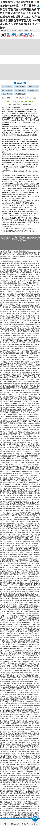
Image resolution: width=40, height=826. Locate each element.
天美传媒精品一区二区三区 (12, 394)
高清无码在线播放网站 (18, 368)
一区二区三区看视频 (29, 792)
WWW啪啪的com (13, 355)
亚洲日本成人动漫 (5, 770)
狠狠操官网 (33, 580)
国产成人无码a (27, 801)
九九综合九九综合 (26, 724)
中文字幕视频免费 (27, 551)
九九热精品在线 (25, 403)
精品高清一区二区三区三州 (32, 584)
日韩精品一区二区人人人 (20, 567)
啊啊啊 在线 (7, 462)
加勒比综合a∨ (21, 455)
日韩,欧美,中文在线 (20, 707)
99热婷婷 (20, 433)
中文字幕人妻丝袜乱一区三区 (30, 737)
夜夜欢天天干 (33, 794)
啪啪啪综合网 (17, 724)
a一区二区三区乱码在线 (23, 738)
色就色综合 (10, 777)
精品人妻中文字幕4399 (20, 350)
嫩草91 (13, 698)
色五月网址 (11, 348)
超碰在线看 (24, 777)
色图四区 (15, 792)
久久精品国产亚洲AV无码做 (30, 409)
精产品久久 (27, 578)
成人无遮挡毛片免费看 (8, 330)
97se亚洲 (14, 738)
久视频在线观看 (19, 698)
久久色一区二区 (33, 359)
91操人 (27, 536)
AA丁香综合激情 (23, 685)
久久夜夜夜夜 (16, 519)
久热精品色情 (27, 676)
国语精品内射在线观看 (25, 742)
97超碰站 (12, 287)
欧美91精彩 (33, 457)
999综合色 (19, 779)
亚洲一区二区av (11, 676)
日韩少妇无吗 (23, 648)
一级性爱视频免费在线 (6, 262)
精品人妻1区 (31, 668)
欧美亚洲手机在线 (13, 367)
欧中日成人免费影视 (11, 308)
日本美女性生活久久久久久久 (24, 716)
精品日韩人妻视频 (27, 275)
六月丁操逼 (25, 593)
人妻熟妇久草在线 (34, 332)
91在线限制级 (11, 716)
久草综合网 (25, 525)
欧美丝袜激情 (23, 431)
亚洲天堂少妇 (8, 748)
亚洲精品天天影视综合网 (29, 718)
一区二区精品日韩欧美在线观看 (24, 372)
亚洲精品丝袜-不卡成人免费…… (10, 740)
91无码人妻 (6, 529)
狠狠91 (35, 471)
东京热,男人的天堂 (9, 700)
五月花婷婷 (33, 435)
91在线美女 (17, 396)
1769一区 (7, 617)
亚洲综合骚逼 (25, 775)
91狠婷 (17, 676)
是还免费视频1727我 (21, 370)
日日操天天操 (22, 276)
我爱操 (29, 613)
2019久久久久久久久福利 (8, 667)
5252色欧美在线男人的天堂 (26, 263)
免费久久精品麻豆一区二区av (19, 527)
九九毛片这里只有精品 (14, 573)
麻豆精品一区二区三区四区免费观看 (18, 659)
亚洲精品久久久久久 (16, 422)
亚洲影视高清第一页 (23, 733)
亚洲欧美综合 (3, 702)
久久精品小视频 (14, 389)
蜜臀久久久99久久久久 (23, 328)
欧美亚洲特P (21, 309)
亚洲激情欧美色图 (5, 707)
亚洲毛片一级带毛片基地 (18, 289)
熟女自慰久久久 (22, 488)
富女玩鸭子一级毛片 (8, 448)
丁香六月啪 (3, 558)
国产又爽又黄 (3, 453)
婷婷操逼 (26, 698)
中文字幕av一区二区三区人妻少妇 (20, 462)
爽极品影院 (24, 344)
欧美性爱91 (10, 396)
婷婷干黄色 (32, 436)
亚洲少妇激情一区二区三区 (16, 435)
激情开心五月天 (18, 343)
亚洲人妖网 (35, 541)
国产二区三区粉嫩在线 (31, 492)
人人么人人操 (32, 538)
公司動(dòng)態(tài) (32, 98)
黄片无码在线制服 (30, 641)
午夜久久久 (35, 720)
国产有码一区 (25, 582)
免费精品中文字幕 (29, 324)
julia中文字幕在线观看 (33, 753)
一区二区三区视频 (21, 319)
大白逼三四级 (24, 760)
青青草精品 (32, 748)
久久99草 (20, 757)
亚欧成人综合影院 (14, 749)
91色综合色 (32, 663)
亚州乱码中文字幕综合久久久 (8, 449)
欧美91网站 (8, 543)
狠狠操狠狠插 (16, 361)
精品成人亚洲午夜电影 (21, 713)
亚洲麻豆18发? (25, 799)
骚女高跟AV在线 (12, 379)
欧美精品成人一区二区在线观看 (11, 810)
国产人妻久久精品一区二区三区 (8, 541)
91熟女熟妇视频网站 (32, 615)
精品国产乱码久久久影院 (21, 448)
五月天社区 (5, 606)
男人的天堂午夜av (29, 501)
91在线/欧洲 (22, 694)
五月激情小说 (18, 269)
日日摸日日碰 (19, 503)
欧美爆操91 (15, 665)
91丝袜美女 (11, 808)
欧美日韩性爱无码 (8, 387)
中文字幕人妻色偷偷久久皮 (20, 668)
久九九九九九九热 (14, 576)
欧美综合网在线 (22, 665)
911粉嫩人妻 (17, 549)
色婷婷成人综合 (30, 781)
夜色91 (24, 494)
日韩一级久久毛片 (29, 365)
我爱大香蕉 (11, 799)
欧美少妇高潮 (3, 722)
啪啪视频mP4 (17, 385)
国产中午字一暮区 (8, 598)
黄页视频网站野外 (28, 729)
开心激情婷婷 (25, 696)
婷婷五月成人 (18, 670)
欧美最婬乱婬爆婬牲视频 (12, 523)
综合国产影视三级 (10, 639)
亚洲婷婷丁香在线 (34, 287)
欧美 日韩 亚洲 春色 (14, 383)
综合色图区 (28, 466)
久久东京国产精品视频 (33, 425)
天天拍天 (15, 759)
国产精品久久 (13, 578)
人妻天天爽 (7, 580)
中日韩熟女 (7, 621)
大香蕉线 (33, 289)
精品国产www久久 (20, 453)
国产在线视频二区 (20, 641)
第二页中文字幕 (19, 501)
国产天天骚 (12, 477)
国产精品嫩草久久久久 (29, 797)
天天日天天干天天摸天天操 (18, 709)
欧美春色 (37, 532)
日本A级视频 (21, 814)
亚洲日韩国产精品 (8, 792)
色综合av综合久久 (21, 630)
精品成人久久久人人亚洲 (11, 495)
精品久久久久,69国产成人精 (27, 297)
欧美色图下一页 (11, 438)
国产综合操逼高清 (21, 639)
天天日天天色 (32, 687)
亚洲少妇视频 (22, 722)
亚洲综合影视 (17, 775)
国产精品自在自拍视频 (26, 589)
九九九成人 (24, 381)
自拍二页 (19, 265)
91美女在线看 (3, 687)
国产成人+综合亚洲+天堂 (23, 449)
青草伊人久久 (8, 481)
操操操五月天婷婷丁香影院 (28, 725)
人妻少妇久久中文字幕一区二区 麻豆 (23, 744)
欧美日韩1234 (14, 575)
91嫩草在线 (30, 471)
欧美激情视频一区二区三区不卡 (8, 484)
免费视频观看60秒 (5, 508)
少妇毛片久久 (35, 271)
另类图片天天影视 (30, 681)
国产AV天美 (5, 643)
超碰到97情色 (20, 786)
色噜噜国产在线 (26, 392)
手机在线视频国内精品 (30, 786)
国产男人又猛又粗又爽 (15, 762)
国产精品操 (25, 657)
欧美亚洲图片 (5, 622)
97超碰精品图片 (33, 617)
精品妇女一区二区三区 (25, 427)
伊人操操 (36, 481)
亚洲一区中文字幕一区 (14, 378)
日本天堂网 (32, 624)
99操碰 (27, 748)
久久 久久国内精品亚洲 (19, 773)
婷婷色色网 (21, 560)
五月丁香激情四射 (19, 703)
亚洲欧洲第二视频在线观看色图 (14, 797)
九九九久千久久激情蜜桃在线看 (27, 619)
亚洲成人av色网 (12, 424)
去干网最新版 (11, 687)
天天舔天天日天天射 (10, 278)
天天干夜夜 (23, 398)
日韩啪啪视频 (10, 547)
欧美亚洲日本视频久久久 (11, 497)
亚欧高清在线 (14, 416)
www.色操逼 (20, 490)
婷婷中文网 (11, 453)
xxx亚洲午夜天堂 (8, 656)
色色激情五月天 (33, 265)
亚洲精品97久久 (34, 540)
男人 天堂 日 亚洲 (19, 460)
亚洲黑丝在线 (13, 591)
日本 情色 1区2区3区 (27, 322)
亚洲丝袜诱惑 (6, 339)
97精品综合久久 (14, 418)
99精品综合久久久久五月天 (23, 714)
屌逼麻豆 (7, 527)
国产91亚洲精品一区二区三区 (23, 475)
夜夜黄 (23, 308)
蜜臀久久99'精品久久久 (25, 543)
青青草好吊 (18, 611)
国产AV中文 (33, 379)
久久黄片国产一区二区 (14, 403)
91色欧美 (18, 302)
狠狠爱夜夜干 (24, 810)
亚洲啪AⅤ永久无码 (26, 600)
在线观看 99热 (35, 803)
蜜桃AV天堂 (8, 519)
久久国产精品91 (28, 483)
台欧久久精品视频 (16, 494)
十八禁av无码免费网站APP (28, 788)
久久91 (22, 676)
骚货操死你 (31, 344)
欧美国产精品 (32, 519)
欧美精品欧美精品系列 (17, 339)
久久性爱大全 (19, 672)
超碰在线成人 (35, 530)
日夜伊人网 (12, 652)
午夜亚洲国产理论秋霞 (27, 394)
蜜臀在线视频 (22, 374)
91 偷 (17, 374)
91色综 (12, 707)
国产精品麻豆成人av (18, 812)
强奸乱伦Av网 (31, 374)
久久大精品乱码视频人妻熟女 (16, 530)
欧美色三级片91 (6, 275)
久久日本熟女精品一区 (25, 271)
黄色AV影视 (20, 587)
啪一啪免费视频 (32, 576)
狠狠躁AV (36, 606)
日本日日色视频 (26, 683)
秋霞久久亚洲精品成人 (11, 466)
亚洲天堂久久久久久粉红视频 (30, 508)
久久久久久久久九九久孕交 (12, 678)
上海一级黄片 (32, 645)
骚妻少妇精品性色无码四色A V (16, 335)
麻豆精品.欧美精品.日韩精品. (21, 597)
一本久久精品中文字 (12, 564)
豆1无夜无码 (30, 606)
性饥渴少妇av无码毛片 (30, 512)
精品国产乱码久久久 (18, 540)
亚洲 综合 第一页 (6, 718)
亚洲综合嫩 (22, 416)
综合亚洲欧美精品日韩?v (6, 451)
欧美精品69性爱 (23, 604)
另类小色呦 (33, 746)
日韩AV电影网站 (15, 359)
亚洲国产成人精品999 (10, 630)
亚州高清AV (13, 455)
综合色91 (26, 540)
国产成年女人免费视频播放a (27, 749)
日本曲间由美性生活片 (28, 516)
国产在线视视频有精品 (13, 692)
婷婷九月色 (25, 731)
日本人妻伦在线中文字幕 (13, 295)
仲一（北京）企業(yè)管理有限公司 (21, 237)
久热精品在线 (13, 637)
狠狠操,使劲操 (24, 337)
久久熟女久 (31, 777)
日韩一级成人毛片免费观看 (14, 731)
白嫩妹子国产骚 (26, 554)
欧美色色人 (11, 674)
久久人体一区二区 (17, 516)
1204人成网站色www (21, 413)
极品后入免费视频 (16, 696)
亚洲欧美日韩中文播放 (22, 626)
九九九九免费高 (8, 459)
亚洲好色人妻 (28, 720)
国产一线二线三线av (5, 534)
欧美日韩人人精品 (31, 319)
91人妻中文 (10, 385)
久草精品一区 (18, 411)
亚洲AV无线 (21, 466)
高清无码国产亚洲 (33, 431)
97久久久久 (11, 641)
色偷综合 (7, 790)
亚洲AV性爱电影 (10, 713)
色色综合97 (3, 584)
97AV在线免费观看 (16, 718)
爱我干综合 (25, 499)
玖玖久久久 (34, 691)
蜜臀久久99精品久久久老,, (22, 794)
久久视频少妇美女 (8, 619)
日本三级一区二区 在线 (9, 471)
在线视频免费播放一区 (13, 604)
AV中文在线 (30, 361)
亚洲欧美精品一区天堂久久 (29, 440)
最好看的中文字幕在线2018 (12, 510)
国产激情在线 (9, 556)
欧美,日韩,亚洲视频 (7, 694)
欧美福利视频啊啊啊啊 (17, 617)
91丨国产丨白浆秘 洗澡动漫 (9, 587)
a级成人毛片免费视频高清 (9, 679)
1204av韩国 (32, 760)
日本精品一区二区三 (23, 379)
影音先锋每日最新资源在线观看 (23, 595)
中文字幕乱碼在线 (10, 370)
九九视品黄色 (13, 309)
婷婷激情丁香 (33, 477)
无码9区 (33, 742)
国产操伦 (20, 495)
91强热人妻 (35, 427)
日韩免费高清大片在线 (18, 481)
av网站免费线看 (21, 591)
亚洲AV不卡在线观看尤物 (20, 459)
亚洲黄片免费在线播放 (15, 538)
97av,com (26, 293)
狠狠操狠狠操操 (22, 795)
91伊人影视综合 (11, 365)
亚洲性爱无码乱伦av (30, 573)
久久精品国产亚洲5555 (8, 611)
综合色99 (2, 333)
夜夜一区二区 (23, 768)
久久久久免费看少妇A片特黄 (18, 514)
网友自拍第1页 (8, 759)
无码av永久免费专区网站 (29, 562)
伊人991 (34, 740)
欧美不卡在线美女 (8, 344)
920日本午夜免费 (24, 352)
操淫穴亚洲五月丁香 (21, 315)
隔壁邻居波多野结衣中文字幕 (23, 569)
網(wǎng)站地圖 (22, 241)
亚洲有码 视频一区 (27, 689)
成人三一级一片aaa (9, 414)
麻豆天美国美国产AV (25, 740)
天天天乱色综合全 (16, 624)
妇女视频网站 (29, 591)
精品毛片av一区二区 (15, 341)
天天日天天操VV (25, 457)
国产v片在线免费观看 (15, 505)
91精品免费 (7, 416)
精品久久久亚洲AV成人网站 (16, 473)
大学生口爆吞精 (35, 449)
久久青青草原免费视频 (29, 433)
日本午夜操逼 (3, 755)
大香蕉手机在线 (30, 389)
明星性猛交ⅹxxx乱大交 (22, 287)
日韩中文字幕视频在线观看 (10, 300)
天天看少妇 (22, 389)
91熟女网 (35, 414)
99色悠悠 (26, 339)
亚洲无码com (7, 516)
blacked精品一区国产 (5, 289)
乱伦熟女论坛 (31, 488)
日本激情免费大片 (32, 567)
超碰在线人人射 (22, 613)
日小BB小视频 (5, 576)
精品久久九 (28, 455)
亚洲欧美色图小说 (23, 645)
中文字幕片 (19, 667)
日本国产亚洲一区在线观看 (14, 525)
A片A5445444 (8, 783)
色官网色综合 (17, 344)
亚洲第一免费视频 (26, 521)
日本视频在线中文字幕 (27, 762)
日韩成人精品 (20, 711)
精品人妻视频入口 (7, 368)
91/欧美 (19, 308)
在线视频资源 (22, 564)
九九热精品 (30, 665)
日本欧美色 (8, 521)
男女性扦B (31, 643)
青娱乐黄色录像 (31, 602)
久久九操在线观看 (26, 385)
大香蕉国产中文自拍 (10, 405)
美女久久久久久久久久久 (13, 311)
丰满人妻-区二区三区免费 (15, 392)
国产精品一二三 (24, 359)
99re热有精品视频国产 (25, 355)
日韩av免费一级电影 (13, 436)
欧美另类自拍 (18, 414)
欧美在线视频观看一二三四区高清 (26, 755)
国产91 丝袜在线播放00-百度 (14, 818)
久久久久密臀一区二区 (27, 468)
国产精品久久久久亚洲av (11, 613)
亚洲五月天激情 (12, 328)
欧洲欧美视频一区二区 (21, 602)
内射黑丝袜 (32, 337)
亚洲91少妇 (28, 530)
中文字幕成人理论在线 (17, 580)
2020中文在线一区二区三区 (17, 492)
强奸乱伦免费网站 (12, 584)
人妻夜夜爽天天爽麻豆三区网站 (18, 529)
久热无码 (19, 446)
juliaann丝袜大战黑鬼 (9, 545)
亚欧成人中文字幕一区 (31, 335)
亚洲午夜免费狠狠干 (9, 315)
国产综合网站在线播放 (9, 354)
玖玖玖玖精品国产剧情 (23, 552)
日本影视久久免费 (21, 606)
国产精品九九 (19, 545)
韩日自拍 (4, 396)
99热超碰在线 (24, 519)
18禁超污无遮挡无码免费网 (10, 488)
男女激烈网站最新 (9, 411)
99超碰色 (26, 435)
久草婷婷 (31, 429)
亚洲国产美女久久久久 (14, 760)
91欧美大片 (18, 725)
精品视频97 (12, 319)
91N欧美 (17, 337)
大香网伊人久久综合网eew (7, 586)
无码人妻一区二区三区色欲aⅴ (27, 282)
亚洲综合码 (32, 510)
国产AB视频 (15, 543)
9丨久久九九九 (24, 576)
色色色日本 (18, 766)
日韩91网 (15, 663)
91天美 (33, 355)
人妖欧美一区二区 (9, 685)
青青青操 (24, 471)
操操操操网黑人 (25, 486)
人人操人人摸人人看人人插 (10, 645)
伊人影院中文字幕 (14, 648)
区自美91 (19, 376)
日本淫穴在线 (32, 810)
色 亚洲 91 (7, 646)
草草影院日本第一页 (28, 411)
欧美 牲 (2, 411)
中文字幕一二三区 (19, 293)
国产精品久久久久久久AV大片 (23, 674)
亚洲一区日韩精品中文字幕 (12, 333)
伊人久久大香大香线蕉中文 (16, 803)
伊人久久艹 (15, 280)
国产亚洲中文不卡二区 (22, 438)
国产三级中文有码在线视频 (23, 652)
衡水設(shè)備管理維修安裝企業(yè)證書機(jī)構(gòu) (20, 229)
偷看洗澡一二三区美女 (19, 781)
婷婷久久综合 (6, 346)
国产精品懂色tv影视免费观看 (17, 608)
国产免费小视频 (22, 637)
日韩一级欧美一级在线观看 (32, 407)
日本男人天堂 (13, 757)
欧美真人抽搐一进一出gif (10, 552)
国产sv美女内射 (6, 709)
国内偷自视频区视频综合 (11, 263)
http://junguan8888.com (7, 226)
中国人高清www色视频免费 (30, 779)
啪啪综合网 (27, 803)
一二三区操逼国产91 (29, 587)
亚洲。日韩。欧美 (23, 497)
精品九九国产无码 (32, 661)
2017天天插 (11, 670)
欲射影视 (21, 324)
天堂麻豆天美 (26, 766)
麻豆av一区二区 (14, 622)
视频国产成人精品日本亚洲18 (27, 367)
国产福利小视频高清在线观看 (12, 633)
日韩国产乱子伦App (12, 560)
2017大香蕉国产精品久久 (24, 541)
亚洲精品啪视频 (20, 806)
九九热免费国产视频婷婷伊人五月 (14, 635)
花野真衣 (6, 505)
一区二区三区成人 (14, 768)
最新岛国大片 (24, 311)
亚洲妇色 (16, 619)
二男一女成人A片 (17, 291)
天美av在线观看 (6, 324)
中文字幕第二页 (8, 352)
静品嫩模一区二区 (31, 646)
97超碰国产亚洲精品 (5, 457)
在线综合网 (16, 694)
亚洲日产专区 (21, 464)
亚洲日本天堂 (5, 265)
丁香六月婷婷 (24, 610)
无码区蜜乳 (35, 556)
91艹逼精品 (16, 784)
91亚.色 (12, 569)
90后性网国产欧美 (24, 663)
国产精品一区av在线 (15, 582)
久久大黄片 (5, 766)
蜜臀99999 (25, 265)
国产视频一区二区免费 (30, 503)
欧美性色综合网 (20, 278)
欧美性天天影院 (8, 407)
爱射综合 (35, 368)
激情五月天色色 (13, 615)
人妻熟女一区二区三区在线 (14, 657)
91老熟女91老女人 (33, 571)
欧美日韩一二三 (9, 517)
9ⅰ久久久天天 (32, 387)
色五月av (2, 635)
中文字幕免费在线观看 (8, 470)
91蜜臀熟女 (26, 269)
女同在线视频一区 (23, 300)
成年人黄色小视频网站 (29, 317)
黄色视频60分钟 (19, 735)
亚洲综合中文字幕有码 (16, 479)
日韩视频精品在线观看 (18, 748)
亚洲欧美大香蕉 (6, 536)
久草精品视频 (20, 584)
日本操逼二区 (11, 503)
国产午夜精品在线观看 (8, 725)
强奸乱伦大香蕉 (20, 705)
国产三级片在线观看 (28, 667)
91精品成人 (8, 276)
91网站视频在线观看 (20, 517)
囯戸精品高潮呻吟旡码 (23, 332)
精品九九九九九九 (10, 372)
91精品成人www (32, 459)
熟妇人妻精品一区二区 (22, 405)
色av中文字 (29, 694)
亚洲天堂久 (17, 656)
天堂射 (6, 501)
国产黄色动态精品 (29, 460)
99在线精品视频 (23, 436)
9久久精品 (32, 339)
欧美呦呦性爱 (3, 573)
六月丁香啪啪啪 (18, 772)
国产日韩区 (25, 538)
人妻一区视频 (31, 413)
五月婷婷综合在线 (31, 773)
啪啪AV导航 (31, 659)
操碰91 (3, 713)
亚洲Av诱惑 (19, 317)
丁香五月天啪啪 (7, 398)
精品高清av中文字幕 (34, 685)
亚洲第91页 (27, 580)
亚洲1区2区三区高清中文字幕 (19, 727)
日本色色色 (8, 280)
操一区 (31, 799)
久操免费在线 (15, 324)
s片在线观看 (19, 679)
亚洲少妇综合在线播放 (14, 363)
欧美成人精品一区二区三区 (22, 402)
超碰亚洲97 (18, 808)
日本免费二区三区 (12, 490)
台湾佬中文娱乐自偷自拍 (7, 772)
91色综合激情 (3, 273)
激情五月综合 (33, 552)
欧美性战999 (30, 795)
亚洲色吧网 (11, 602)
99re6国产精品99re (32, 370)
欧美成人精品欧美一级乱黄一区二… (12, 440)
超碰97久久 (31, 790)
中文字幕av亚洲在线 (16, 275)
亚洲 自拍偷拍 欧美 (16, 790)
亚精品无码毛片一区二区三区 (24, 390)
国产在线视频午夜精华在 (26, 692)
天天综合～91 (23, 753)
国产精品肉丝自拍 (15, 381)
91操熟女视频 (3, 409)
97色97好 (7, 313)
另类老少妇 (36, 483)
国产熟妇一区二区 (8, 737)
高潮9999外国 (5, 455)
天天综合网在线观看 (5, 738)
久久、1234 (16, 352)
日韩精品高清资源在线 (31, 814)
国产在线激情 (33, 733)
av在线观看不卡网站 (26, 656)
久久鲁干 (36, 633)
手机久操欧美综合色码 (10, 786)
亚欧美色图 (5, 641)
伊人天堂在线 (32, 313)
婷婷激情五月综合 (13, 271)
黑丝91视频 (7, 624)
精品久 (6, 433)
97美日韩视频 (18, 499)
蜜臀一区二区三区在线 (29, 343)
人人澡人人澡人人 (19, 451)
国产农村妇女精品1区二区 (20, 387)
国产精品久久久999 (26, 333)
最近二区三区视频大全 (22, 687)
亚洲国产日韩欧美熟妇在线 (23, 304)
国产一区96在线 (34, 451)
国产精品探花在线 (8, 784)
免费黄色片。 (22, 646)
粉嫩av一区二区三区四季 (22, 477)
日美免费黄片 (28, 368)
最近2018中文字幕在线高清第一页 (22, 556)
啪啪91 (12, 350)
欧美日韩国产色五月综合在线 (31, 442)
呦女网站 (9, 357)
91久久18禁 (18, 551)
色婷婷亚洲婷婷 (30, 639)
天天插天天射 (25, 808)
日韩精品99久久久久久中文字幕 (23, 702)
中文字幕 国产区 (16, 486)
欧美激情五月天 (29, 481)
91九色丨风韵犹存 (13, 628)
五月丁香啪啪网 (15, 650)
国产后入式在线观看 (30, 703)
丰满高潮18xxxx (35, 700)
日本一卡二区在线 (13, 722)
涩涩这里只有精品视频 (19, 532)
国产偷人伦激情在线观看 (16, 442)
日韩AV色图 (32, 597)
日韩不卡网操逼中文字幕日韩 (8, 332)
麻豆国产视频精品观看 (27, 295)
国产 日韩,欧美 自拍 (18, 407)
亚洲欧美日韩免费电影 (27, 633)
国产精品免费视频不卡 (18, 681)
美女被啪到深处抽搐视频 (30, 346)
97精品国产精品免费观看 (10, 376)
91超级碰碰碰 (12, 779)
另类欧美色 (33, 766)
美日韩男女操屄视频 (5, 483)
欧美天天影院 (14, 646)
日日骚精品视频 (12, 433)
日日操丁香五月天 (8, 343)
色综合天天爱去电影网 (32, 286)
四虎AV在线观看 (17, 783)
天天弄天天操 (32, 593)
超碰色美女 (11, 702)
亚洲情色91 (24, 361)
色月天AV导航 (30, 424)
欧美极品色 (6, 492)
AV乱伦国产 (11, 766)
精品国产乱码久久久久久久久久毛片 (14, 720)
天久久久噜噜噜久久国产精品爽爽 (9, 427)
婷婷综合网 (27, 700)
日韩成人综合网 (24, 383)
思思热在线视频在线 (20, 470)
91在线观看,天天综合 (7, 814)
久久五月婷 (7, 514)
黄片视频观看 (8, 589)
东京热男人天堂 (12, 755)
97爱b (15, 814)
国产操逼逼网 (30, 564)
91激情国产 (22, 622)
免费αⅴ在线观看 (8, 326)
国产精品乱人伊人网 (15, 508)
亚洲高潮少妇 (32, 731)
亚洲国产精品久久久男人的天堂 (10, 571)
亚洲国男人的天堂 (30, 278)
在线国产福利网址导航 (8, 703)
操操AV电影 (20, 578)
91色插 (22, 573)
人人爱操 (6, 746)
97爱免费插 (30, 291)
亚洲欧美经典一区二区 (15, 322)
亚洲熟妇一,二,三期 (32, 637)
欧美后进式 (3, 676)
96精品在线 (18, 600)
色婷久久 (21, 792)
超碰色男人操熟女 (35, 582)
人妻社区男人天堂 (19, 273)
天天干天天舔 (6, 632)
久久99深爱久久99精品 (14, 306)
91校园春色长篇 (16, 521)
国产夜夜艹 (6, 341)
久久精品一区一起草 (19, 326)
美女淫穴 (32, 772)
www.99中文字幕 (31, 398)
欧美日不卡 (17, 321)
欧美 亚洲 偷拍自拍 (24, 280)
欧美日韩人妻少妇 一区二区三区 (12, 691)
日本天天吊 (15, 276)
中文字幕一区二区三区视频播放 (26, 575)
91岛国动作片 (6, 698)
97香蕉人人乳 (32, 400)
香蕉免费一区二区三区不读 (7, 801)
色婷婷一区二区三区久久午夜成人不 (14, 654)
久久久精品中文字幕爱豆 (23, 267)
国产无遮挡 (5, 379)
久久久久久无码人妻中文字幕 (11, 764)
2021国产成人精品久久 (24, 628)
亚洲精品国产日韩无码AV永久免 (20, 313)
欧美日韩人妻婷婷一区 (18, 357)
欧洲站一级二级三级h (22, 506)
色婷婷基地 (36, 549)
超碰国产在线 (16, 262)
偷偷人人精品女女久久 (30, 484)
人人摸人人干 (24, 378)
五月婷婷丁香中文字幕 (6, 532)
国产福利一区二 (28, 565)
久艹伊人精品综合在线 (28, 505)
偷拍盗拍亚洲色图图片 (8, 794)
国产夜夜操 (28, 354)
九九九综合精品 (23, 571)
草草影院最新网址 (18, 805)
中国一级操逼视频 (23, 400)
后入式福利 (17, 746)
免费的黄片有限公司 (30, 711)
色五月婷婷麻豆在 (23, 770)
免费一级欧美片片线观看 (17, 536)
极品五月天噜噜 (31, 418)
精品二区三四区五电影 (9, 506)
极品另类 (25, 805)
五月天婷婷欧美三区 (33, 768)
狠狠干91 (4, 560)
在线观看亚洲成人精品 (16, 562)
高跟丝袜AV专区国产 (16, 621)
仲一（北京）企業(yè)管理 (18, 98)
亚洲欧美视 (26, 818)
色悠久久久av (23, 298)
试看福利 (28, 289)
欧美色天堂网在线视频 (31, 357)
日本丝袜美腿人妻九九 (8, 269)
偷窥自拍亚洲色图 (9, 595)
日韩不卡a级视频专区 (17, 483)
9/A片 (9, 429)
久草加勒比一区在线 (15, 683)
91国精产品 (11, 273)
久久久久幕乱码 (30, 420)
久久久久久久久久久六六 (30, 479)
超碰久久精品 (30, 514)
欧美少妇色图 (35, 674)
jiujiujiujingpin (12, 425)
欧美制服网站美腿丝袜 (8, 499)
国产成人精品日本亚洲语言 (15, 409)
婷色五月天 (14, 464)
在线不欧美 (5, 271)
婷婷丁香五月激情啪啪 (30, 735)
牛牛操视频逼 (9, 431)
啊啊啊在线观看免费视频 (8, 317)
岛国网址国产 (22, 615)
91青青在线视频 (17, 737)
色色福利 (31, 536)
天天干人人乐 (24, 510)
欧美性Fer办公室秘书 (31, 608)
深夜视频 (26, 451)
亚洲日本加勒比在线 (31, 321)
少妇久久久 (18, 799)
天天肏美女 (26, 772)
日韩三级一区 (10, 816)
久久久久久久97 (30, 532)
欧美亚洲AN (12, 512)
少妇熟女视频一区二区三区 (28, 262)
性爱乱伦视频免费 (10, 413)
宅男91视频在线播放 (26, 598)
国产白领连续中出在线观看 (16, 751)
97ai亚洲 (23, 321)
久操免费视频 (5, 562)
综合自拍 (18, 471)
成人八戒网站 (12, 606)
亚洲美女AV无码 (32, 648)
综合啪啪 (34, 354)
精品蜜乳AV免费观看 (12, 742)
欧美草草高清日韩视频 (9, 672)
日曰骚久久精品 (26, 670)
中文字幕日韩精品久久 (21, 348)
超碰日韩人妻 (31, 527)
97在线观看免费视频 (26, 306)
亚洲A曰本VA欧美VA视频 (9, 626)
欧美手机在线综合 (20, 286)
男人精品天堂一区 (19, 558)
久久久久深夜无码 (29, 490)
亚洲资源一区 (17, 598)
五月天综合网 (5, 418)
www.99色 (35, 275)
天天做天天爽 (19, 801)
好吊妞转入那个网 (22, 425)
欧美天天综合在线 (10, 714)
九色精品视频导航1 (32, 547)
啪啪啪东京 (11, 501)
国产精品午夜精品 (33, 805)
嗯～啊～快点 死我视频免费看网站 (18, 643)
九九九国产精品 (28, 545)
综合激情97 (22, 764)
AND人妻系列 (23, 523)
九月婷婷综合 (20, 512)
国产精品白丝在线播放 (31, 309)
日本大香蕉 (24, 611)
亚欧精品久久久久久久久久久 (11, 297)
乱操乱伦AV (34, 475)
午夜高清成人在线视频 (6, 597)
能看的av (12, 705)
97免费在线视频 (21, 424)
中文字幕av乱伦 (19, 816)
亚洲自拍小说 (22, 418)
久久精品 (36, 799)
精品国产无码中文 (27, 632)
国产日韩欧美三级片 (26, 549)
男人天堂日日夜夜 (8, 567)
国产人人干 (21, 484)
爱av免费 (24, 291)
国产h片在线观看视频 (33, 330)
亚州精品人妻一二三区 (9, 374)
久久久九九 (11, 600)
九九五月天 (15, 400)
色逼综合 (26, 617)
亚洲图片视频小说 (35, 775)
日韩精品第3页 (30, 709)
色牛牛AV (28, 517)
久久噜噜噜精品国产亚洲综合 (14, 554)
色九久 (16, 685)
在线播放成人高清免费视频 (32, 705)
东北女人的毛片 (19, 700)
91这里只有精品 (25, 746)
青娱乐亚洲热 (27, 757)
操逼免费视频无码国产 (17, 346)
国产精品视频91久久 (30, 806)
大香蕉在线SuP (17, 689)
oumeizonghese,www (11, 446)
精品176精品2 (32, 311)
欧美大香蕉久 (33, 626)
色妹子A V (25, 790)
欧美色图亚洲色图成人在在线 (28, 650)
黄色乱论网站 (19, 365)
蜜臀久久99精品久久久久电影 (26, 284)
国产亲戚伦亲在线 (26, 691)
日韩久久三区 (17, 777)
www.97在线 (6, 350)
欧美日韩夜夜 (13, 420)
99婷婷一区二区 (30, 308)
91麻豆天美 (27, 654)
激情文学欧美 (33, 383)
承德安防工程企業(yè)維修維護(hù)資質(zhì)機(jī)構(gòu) (21, 231)
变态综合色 (16, 431)
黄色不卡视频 (15, 398)
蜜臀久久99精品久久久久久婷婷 (17, 661)
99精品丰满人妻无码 (10, 302)
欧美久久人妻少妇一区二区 (10, 733)
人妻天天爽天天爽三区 (28, 376)
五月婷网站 (7, 727)
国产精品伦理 (30, 722)
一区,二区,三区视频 (34, 448)
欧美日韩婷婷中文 (23, 759)
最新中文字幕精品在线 (32, 326)
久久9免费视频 (25, 396)
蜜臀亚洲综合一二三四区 (14, 468)
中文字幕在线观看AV (25, 534)
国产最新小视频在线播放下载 (30, 302)
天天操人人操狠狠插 (16, 632)
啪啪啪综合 (5, 530)
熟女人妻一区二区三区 (28, 446)
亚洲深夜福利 (31, 348)
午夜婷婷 (13, 390)
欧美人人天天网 (16, 457)
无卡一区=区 (13, 265)
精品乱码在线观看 (28, 414)
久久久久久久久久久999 (28, 783)
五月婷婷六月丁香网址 (27, 678)
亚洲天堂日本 (36, 595)
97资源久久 (3, 777)
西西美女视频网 (9, 460)
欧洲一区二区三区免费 (21, 330)
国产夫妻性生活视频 (30, 464)
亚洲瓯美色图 (25, 624)
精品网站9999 (10, 558)
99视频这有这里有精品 (29, 621)
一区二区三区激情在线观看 (9, 711)
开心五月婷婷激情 (30, 416)
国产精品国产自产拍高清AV (7, 806)
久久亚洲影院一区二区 (6, 805)
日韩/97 (7, 615)
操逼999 (12, 746)
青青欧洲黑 (17, 610)
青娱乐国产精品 (21, 420)
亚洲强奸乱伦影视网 (34, 770)
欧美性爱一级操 (33, 657)
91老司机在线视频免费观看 (7, 551)
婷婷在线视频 (24, 363)
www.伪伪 (5, 779)
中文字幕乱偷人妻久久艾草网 (11, 298)
